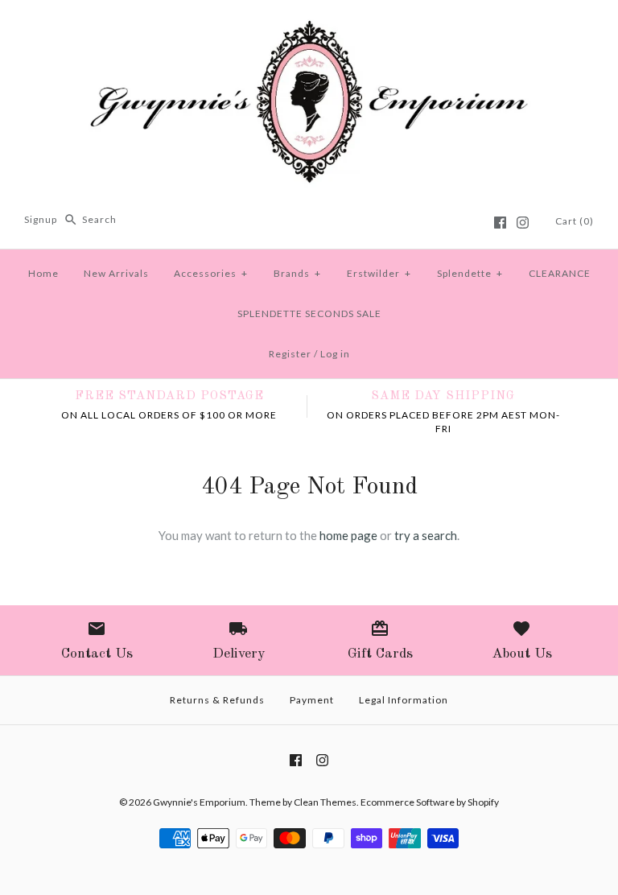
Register (290, 354)
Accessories (211, 273)
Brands (297, 273)
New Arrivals (116, 273)
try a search (425, 535)
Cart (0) (574, 221)
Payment (312, 700)
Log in (335, 354)
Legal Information (403, 700)
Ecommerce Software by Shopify (429, 802)
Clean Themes (325, 802)
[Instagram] (523, 223)
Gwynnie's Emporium (199, 802)
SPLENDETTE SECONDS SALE (309, 313)
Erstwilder (379, 273)
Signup (40, 219)
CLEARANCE (560, 273)
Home (43, 273)
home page (348, 535)
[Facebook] (500, 223)
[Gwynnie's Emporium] (309, 26)
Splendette (470, 273)
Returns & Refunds (217, 700)
